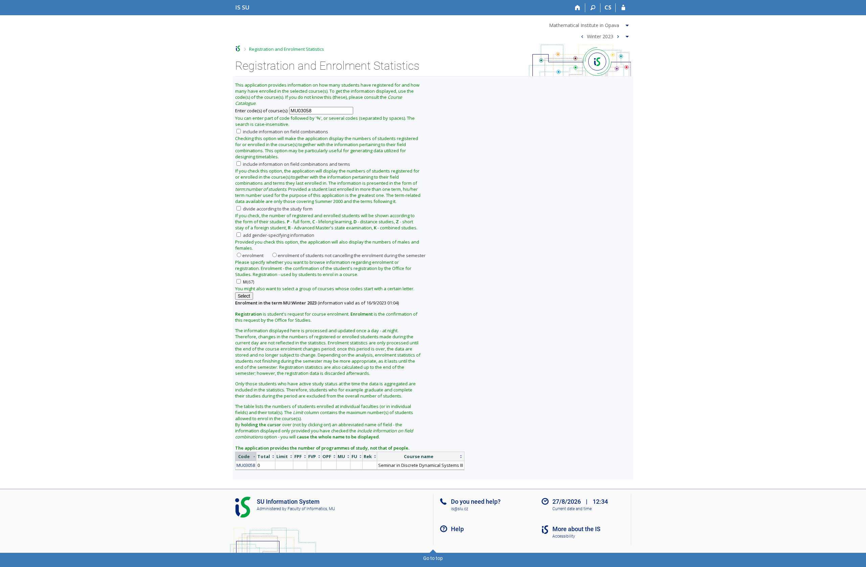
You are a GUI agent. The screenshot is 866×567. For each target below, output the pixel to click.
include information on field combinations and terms (296, 164)
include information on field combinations (285, 132)
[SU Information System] (238, 48)
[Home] (577, 7)
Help (457, 528)
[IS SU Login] (623, 7)
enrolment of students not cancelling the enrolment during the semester (352, 255)
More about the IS (576, 528)
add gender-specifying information (278, 235)
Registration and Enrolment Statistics (286, 49)
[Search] (592, 7)
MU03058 (245, 465)
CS (608, 7)
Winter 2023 (600, 36)
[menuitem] (590, 24)
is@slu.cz (459, 508)
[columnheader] (245, 456)
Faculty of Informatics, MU (311, 508)
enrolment (253, 255)
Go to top (433, 558)
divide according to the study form (277, 209)
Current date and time (572, 508)
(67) (248, 282)
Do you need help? (476, 501)
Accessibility (563, 536)
